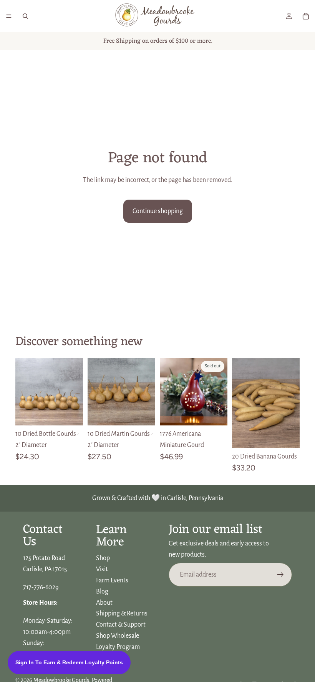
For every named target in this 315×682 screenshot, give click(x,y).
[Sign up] (280, 575)
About (104, 602)
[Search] (25, 16)
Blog (102, 591)
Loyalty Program (118, 647)
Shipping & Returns (122, 613)
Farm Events (112, 580)
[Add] (71, 413)
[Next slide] (74, 391)
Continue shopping (158, 211)
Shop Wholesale (117, 635)
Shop (103, 558)
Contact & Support (121, 624)
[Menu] (9, 16)
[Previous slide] (23, 391)
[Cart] (305, 16)
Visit (102, 569)
